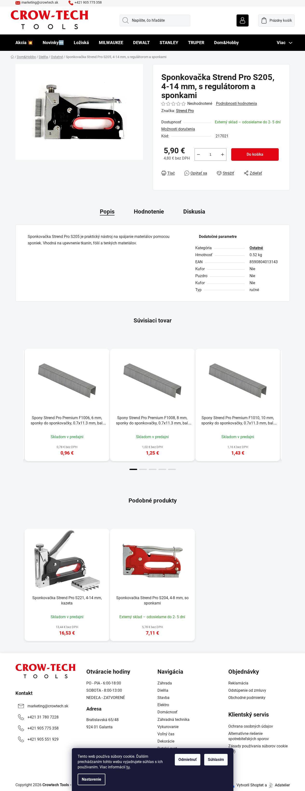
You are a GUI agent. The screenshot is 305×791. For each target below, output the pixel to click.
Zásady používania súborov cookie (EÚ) (258, 749)
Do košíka (255, 154)
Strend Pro (185, 110)
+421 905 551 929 (43, 739)
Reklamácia (238, 683)
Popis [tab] (107, 211)
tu (128, 767)
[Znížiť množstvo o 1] (198, 154)
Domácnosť (167, 712)
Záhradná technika (173, 719)
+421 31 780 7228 (43, 717)
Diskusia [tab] (194, 211)
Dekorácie (165, 741)
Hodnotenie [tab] (149, 211)
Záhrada (164, 683)
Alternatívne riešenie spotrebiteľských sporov (248, 736)
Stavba (163, 697)
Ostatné (256, 248)
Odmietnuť (187, 759)
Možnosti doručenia (178, 129)
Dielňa (162, 690)
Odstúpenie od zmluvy (247, 690)
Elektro (163, 705)
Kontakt (24, 693)
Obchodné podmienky (246, 697)
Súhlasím (216, 759)
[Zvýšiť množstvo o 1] (222, 154)
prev (19, 408)
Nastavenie (91, 779)
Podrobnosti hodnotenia (236, 103)
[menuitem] (24, 42)
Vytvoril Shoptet (250, 785)
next (286, 408)
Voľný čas (165, 734)
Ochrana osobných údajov (250, 726)
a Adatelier (277, 785)
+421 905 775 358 (88, 2)
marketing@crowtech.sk (39, 2)
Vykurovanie (167, 726)
